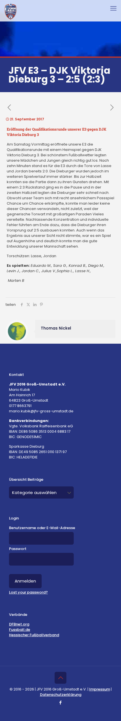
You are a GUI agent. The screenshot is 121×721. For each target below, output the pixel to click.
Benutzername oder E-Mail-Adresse (42, 528)
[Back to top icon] (60, 678)
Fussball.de (19, 629)
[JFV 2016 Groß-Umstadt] (10, 11)
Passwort (17, 548)
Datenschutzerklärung (60, 694)
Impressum (99, 689)
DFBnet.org (19, 624)
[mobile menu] (113, 8)
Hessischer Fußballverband (34, 635)
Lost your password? (28, 592)
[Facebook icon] (61, 702)
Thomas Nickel (56, 328)
